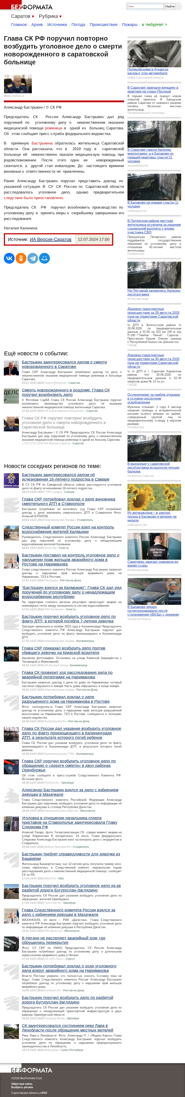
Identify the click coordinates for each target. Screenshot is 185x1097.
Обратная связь (21, 1083)
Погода (78, 24)
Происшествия (104, 24)
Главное (19, 24)
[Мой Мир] (44, 258)
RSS (44, 1093)
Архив (37, 24)
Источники (57, 24)
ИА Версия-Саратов (51, 239)
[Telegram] (32, 258)
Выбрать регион (22, 1087)
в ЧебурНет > (154, 24)
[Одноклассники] (21, 258)
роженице (53, 128)
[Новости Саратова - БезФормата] (27, 5)
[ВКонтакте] (9, 258)
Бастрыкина (42, 143)
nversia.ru (18, 96)
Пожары (129, 24)
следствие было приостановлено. (34, 198)
